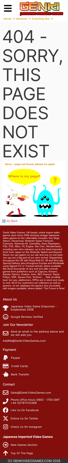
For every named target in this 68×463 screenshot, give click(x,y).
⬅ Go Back (10, 221)
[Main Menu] (7, 8)
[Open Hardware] (29, 18)
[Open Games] (14, 18)
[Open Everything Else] (52, 18)
